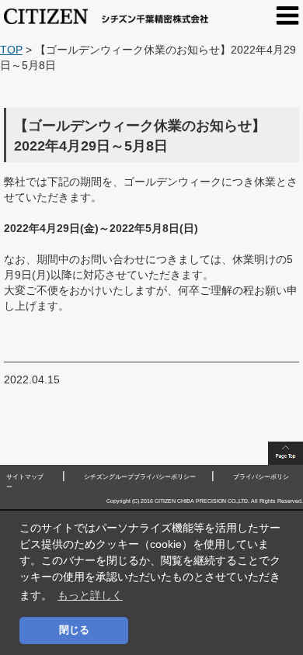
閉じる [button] (74, 630)
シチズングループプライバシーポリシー (140, 476)
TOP (11, 49)
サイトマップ (25, 476)
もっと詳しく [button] (90, 595)
